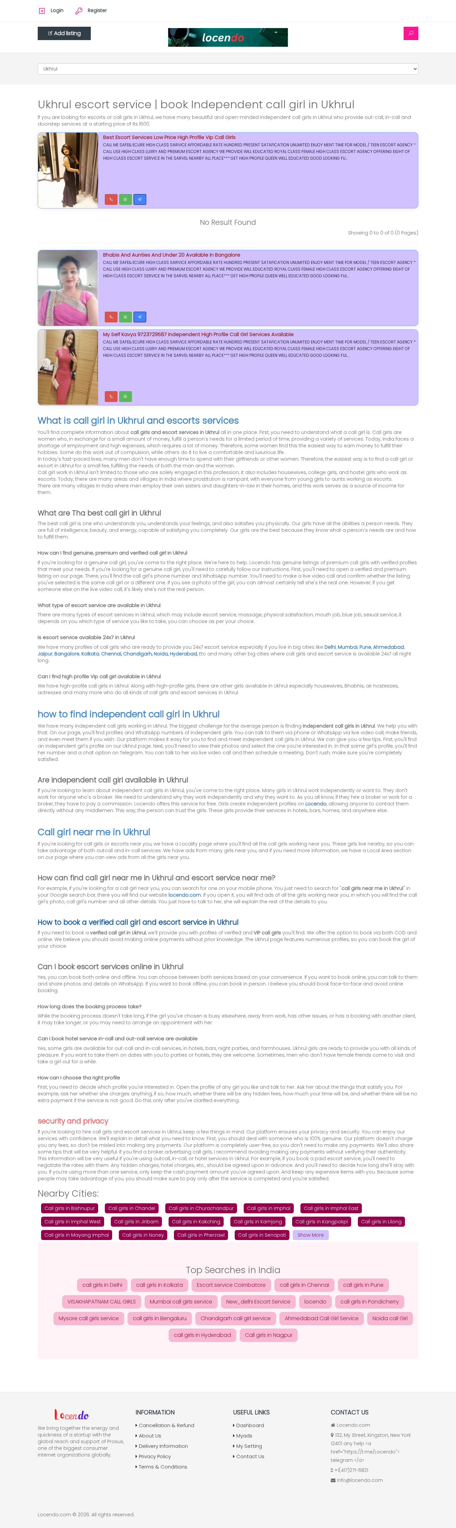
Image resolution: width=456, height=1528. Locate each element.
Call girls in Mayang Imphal (76, 1235)
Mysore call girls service (89, 1318)
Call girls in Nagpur (268, 1335)
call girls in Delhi (102, 1285)
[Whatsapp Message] (125, 199)
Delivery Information (163, 1445)
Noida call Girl (390, 1318)
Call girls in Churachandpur (201, 1208)
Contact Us (250, 1456)
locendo (315, 1302)
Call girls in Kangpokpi (321, 1221)
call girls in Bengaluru (160, 1318)
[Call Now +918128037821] (111, 199)
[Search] (411, 33)
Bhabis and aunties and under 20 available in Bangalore (171, 254)
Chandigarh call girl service (236, 1318)
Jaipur (45, 653)
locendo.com (185, 895)
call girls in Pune (363, 1285)
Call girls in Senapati (262, 1235)
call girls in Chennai (304, 1285)
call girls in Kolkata (159, 1285)
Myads (244, 1435)
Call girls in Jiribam (136, 1221)
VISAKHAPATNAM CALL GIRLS (101, 1302)
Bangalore (66, 653)
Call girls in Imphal (268, 1208)
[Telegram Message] (140, 199)
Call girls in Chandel (131, 1208)
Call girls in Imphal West (72, 1221)
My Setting (249, 1445)
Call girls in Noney (143, 1235)
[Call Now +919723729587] (111, 317)
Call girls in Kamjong (258, 1221)
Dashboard (250, 1425)
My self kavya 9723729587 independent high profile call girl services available (198, 334)
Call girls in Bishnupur (69, 1208)
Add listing (67, 33)
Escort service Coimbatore (231, 1285)
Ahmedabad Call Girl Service (322, 1318)
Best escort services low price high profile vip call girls (169, 137)
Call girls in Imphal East (331, 1208)
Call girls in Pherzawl (201, 1235)
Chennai (111, 653)
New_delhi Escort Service (258, 1302)
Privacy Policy (155, 1456)
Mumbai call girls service (181, 1302)
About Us (150, 1435)
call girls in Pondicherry (369, 1302)
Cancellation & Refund (166, 1425)
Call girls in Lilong (381, 1221)
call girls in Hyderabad (202, 1335)
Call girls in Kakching (196, 1221)
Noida (161, 653)
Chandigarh (137, 653)
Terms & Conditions (163, 1466)
